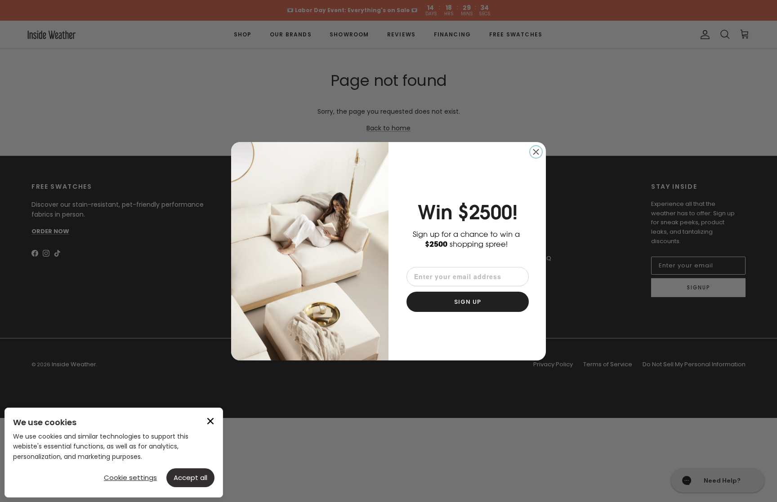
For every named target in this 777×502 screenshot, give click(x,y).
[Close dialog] (536, 152)
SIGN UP (467, 302)
